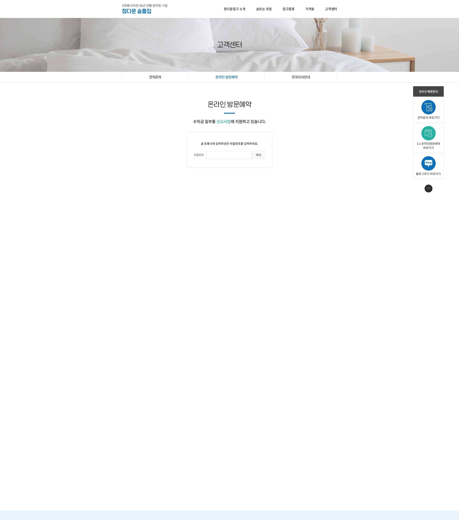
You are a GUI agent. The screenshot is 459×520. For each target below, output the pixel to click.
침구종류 (289, 8)
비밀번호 (199, 155)
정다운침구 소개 (234, 8)
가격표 (309, 8)
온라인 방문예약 (227, 77)
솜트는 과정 (264, 8)
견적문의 (155, 77)
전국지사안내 (301, 77)
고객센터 (331, 8)
